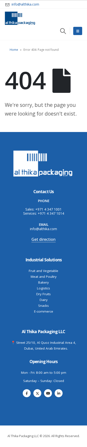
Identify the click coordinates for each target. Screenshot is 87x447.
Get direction (43, 239)
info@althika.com (43, 229)
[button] (63, 31)
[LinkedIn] (59, 393)
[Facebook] (27, 393)
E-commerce (43, 311)
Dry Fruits (43, 294)
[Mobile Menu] (77, 31)
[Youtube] (48, 393)
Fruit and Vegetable (43, 271)
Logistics (43, 288)
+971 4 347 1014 (51, 213)
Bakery (43, 282)
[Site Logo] (20, 18)
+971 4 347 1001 (48, 209)
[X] (37, 393)
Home (14, 50)
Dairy (44, 300)
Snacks (43, 305)
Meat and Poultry (44, 276)
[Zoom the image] (43, 151)
